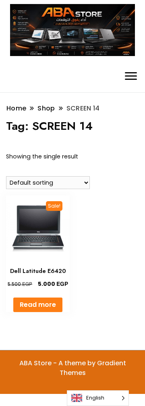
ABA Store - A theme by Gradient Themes (72, 367)
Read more (38, 304)
